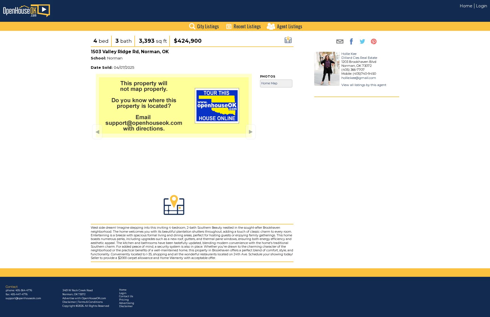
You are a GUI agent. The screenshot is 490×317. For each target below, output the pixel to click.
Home (466, 5)
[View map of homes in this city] (288, 41)
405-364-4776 (23, 290)
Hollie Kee (348, 54)
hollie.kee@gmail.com (358, 78)
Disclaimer (126, 306)
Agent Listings (289, 26)
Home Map (269, 83)
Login (481, 5)
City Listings (208, 26)
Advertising (126, 303)
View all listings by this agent (363, 85)
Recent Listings (247, 26)
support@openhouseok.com (23, 298)
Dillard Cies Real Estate (359, 58)
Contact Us (126, 296)
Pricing (124, 299)
